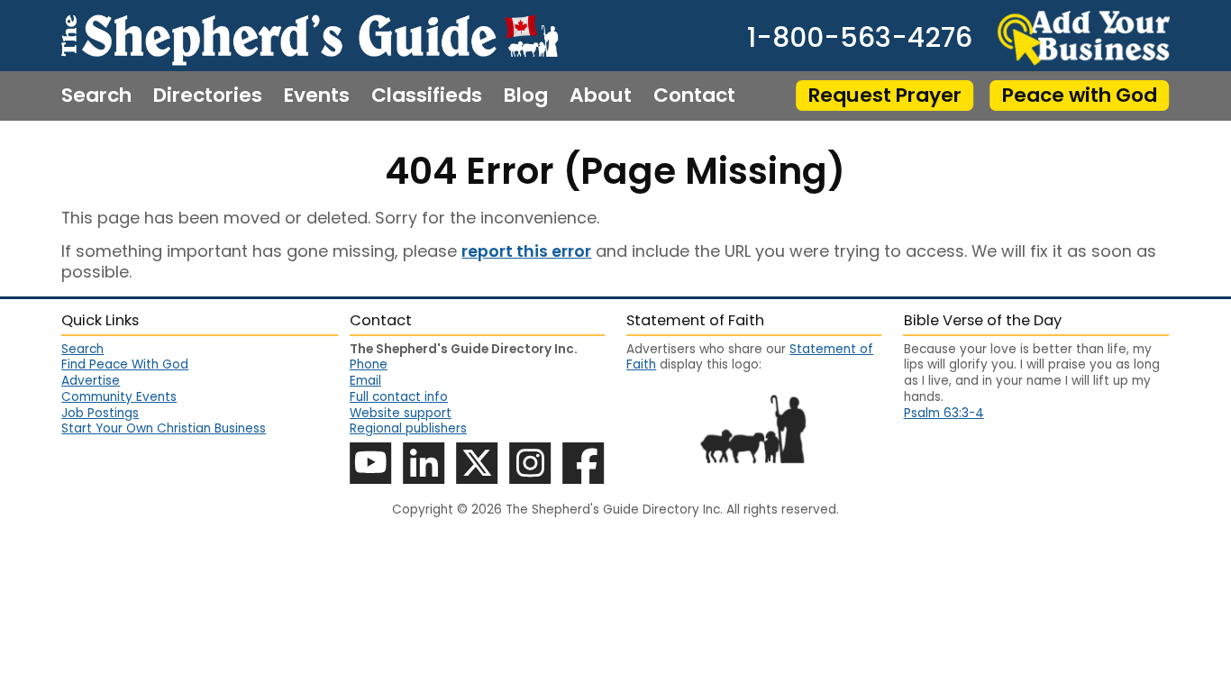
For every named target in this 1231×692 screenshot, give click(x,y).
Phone (369, 364)
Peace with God (1079, 95)
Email (365, 380)
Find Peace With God (124, 364)
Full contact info (399, 396)
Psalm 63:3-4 (944, 413)
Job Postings (100, 413)
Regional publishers (408, 428)
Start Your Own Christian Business (163, 428)
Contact (694, 95)
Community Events (119, 396)
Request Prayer (885, 95)
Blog (526, 95)
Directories (207, 95)
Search (96, 95)
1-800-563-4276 (859, 37)
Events (317, 95)
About (601, 95)
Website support (400, 413)
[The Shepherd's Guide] (309, 35)
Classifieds (426, 95)
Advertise (90, 380)
